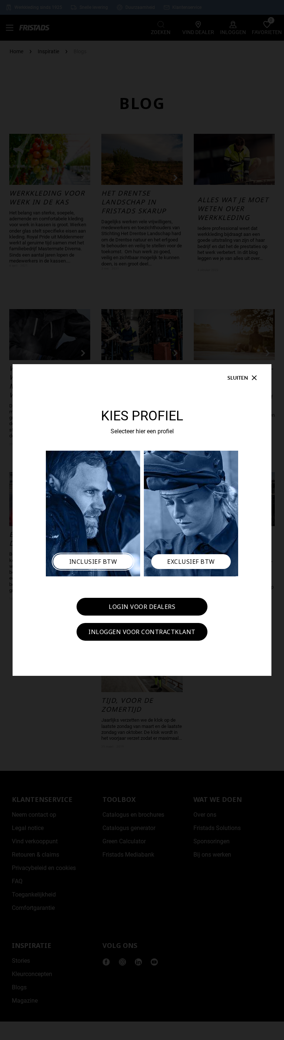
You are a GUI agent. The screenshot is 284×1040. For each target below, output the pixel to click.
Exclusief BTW (191, 562)
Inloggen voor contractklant (142, 632)
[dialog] (142, 520)
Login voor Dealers (142, 607)
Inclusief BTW (93, 562)
